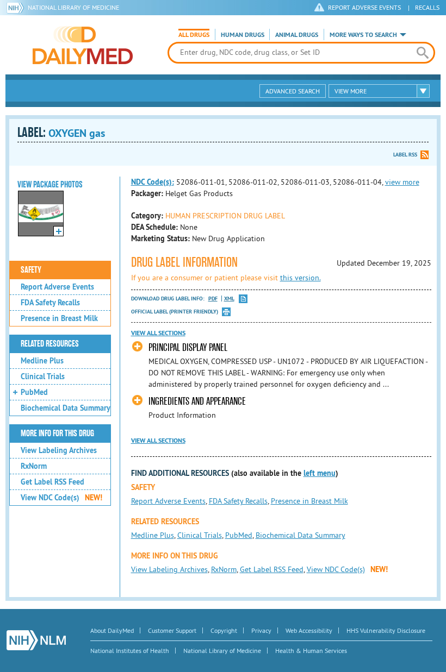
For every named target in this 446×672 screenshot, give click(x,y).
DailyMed (83, 45)
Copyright (223, 630)
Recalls (427, 7)
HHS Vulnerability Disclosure (385, 630)
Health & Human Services (311, 650)
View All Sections (158, 333)
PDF (213, 299)
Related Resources (50, 343)
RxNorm (34, 466)
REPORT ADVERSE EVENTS (364, 7)
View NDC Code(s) (61, 498)
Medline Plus (42, 361)
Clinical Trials (43, 376)
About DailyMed (112, 630)
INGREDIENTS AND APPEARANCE (197, 401)
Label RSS (405, 154)
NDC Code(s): (152, 182)
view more (402, 182)
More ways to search (363, 34)
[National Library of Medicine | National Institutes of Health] (36, 640)
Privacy (261, 630)
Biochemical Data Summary (65, 408)
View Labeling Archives (59, 450)
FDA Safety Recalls (50, 302)
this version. (300, 277)
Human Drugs (242, 34)
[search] (422, 52)
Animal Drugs (296, 34)
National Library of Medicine (73, 7)
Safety (31, 270)
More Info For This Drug (57, 433)
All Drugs (193, 34)
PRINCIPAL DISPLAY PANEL (187, 347)
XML (229, 299)
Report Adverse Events (57, 287)
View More (350, 91)
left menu (319, 473)
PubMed (34, 392)
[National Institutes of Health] (17, 8)
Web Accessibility (309, 630)
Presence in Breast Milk (59, 318)
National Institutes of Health (129, 650)
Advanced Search (292, 91)
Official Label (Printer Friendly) (174, 311)
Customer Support (172, 630)
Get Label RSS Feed (52, 482)
